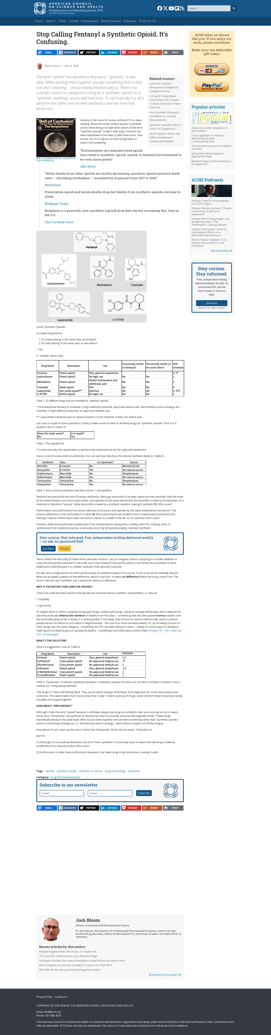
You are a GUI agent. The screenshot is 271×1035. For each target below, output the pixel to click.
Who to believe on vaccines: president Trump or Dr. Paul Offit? (75, 965)
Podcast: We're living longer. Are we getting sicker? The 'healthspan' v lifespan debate (210, 221)
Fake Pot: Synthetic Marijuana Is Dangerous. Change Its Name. (164, 87)
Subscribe (129, 21)
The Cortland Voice (59, 222)
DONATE (211, 66)
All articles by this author (164, 974)
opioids (50, 771)
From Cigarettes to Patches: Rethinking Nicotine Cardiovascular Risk (207, 138)
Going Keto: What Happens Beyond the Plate (207, 155)
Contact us (60, 997)
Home (39, 21)
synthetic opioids (67, 771)
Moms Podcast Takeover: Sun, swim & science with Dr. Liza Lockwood (209, 242)
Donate (73, 21)
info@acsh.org (52, 1012)
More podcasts (220, 250)
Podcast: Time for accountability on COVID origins (210, 202)
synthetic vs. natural (90, 771)
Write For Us (147, 21)
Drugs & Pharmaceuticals (65, 777)
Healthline (53, 185)
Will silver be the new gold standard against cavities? (70, 969)
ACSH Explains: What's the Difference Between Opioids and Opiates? (164, 137)
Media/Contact (111, 21)
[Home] (72, 8)
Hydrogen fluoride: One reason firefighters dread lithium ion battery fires (82, 960)
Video (62, 21)
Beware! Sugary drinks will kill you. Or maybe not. (67, 951)
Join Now (48, 548)
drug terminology (115, 771)
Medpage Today (57, 203)
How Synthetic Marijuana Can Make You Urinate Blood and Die (164, 116)
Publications (89, 21)
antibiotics (134, 771)
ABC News (88, 166)
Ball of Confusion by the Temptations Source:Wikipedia (55, 159)
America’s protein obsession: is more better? (209, 129)
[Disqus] (110, 855)
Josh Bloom (54, 65)
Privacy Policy (44, 997)
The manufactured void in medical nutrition (211, 147)
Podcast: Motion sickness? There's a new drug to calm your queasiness (211, 211)
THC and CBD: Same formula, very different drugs (68, 956)
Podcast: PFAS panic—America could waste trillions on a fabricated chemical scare (208, 232)
